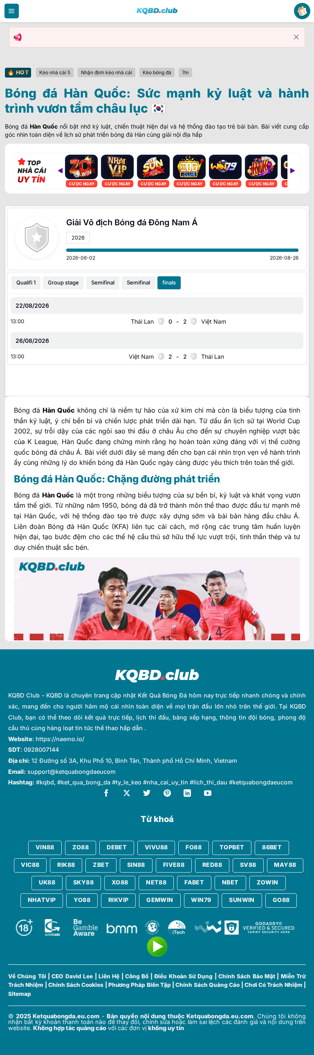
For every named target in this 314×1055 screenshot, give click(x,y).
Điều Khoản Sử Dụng (183, 976)
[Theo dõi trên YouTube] (207, 794)
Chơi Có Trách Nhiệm (273, 985)
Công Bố (136, 976)
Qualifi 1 (26, 282)
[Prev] (60, 171)
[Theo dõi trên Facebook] (106, 794)
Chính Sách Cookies (76, 985)
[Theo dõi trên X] (126, 794)
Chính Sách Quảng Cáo (207, 985)
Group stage (63, 282)
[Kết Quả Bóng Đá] (157, 11)
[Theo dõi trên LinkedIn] (187, 794)
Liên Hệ (109, 976)
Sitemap (19, 994)
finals (169, 282)
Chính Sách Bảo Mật (246, 976)
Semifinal (102, 282)
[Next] (292, 171)
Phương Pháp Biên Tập (139, 985)
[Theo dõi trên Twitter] (146, 794)
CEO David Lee (72, 976)
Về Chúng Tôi (27, 976)
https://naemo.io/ (60, 738)
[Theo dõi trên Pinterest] (167, 794)
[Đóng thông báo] (296, 37)
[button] (11, 11)
